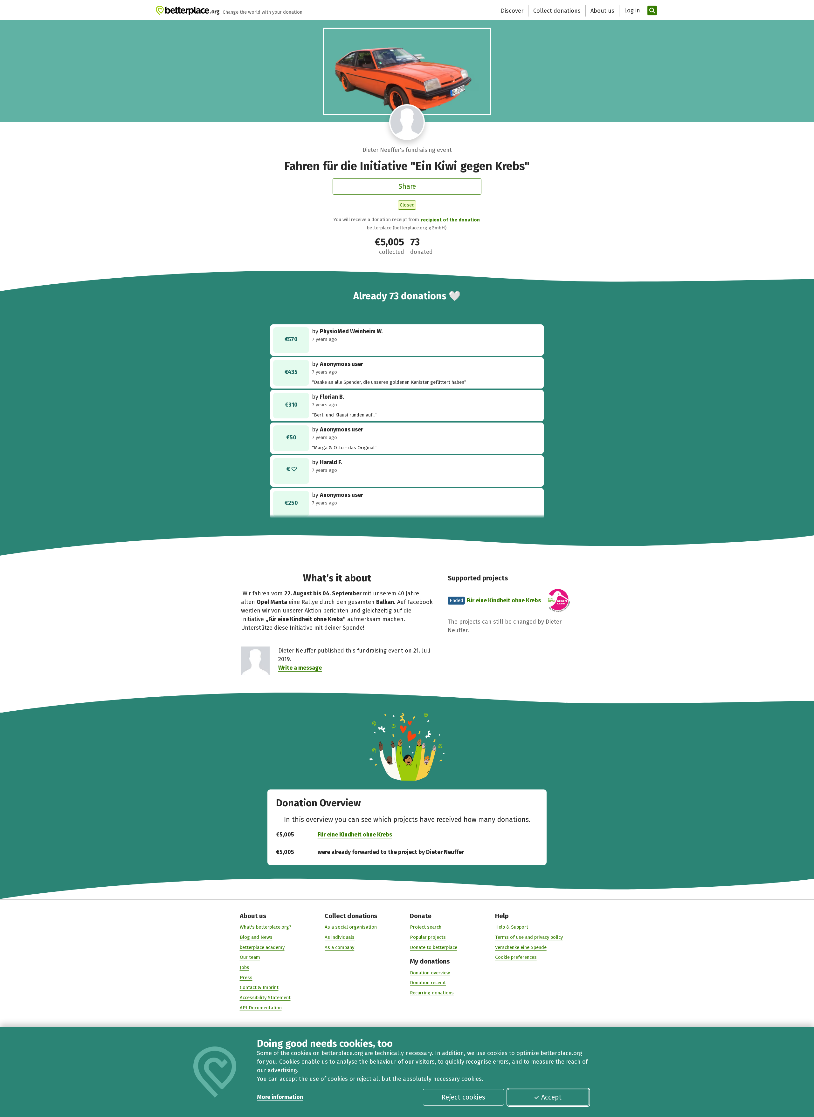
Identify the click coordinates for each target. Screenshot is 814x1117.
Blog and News (256, 937)
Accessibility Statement (265, 997)
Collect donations (557, 10)
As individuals (340, 937)
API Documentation (261, 1008)
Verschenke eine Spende (521, 947)
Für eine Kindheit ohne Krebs (503, 600)
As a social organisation (351, 927)
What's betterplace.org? (265, 927)
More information (280, 1096)
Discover (512, 10)
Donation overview (430, 973)
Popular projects (428, 937)
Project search (425, 927)
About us (602, 10)
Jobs (244, 967)
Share (407, 186)
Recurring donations (432, 993)
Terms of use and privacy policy (529, 937)
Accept (551, 1097)
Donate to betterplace (433, 947)
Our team (250, 957)
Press (246, 977)
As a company (339, 947)
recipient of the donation (450, 220)
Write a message (300, 667)
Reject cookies (463, 1097)
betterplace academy (262, 947)
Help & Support (511, 927)
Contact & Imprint (259, 987)
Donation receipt (428, 982)
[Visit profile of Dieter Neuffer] (407, 122)
